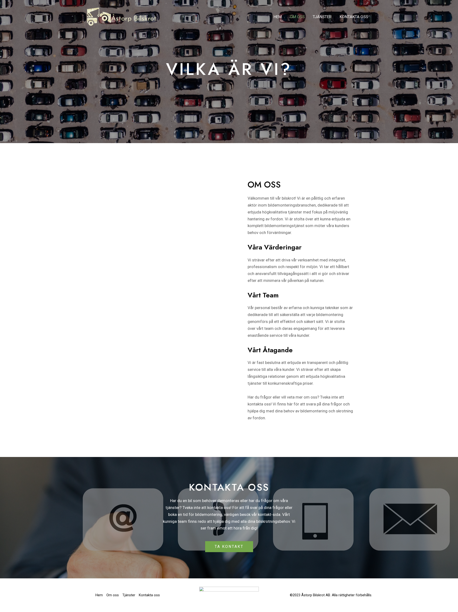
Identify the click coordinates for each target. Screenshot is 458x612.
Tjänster (322, 16)
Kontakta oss (354, 16)
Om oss (297, 16)
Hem (278, 16)
